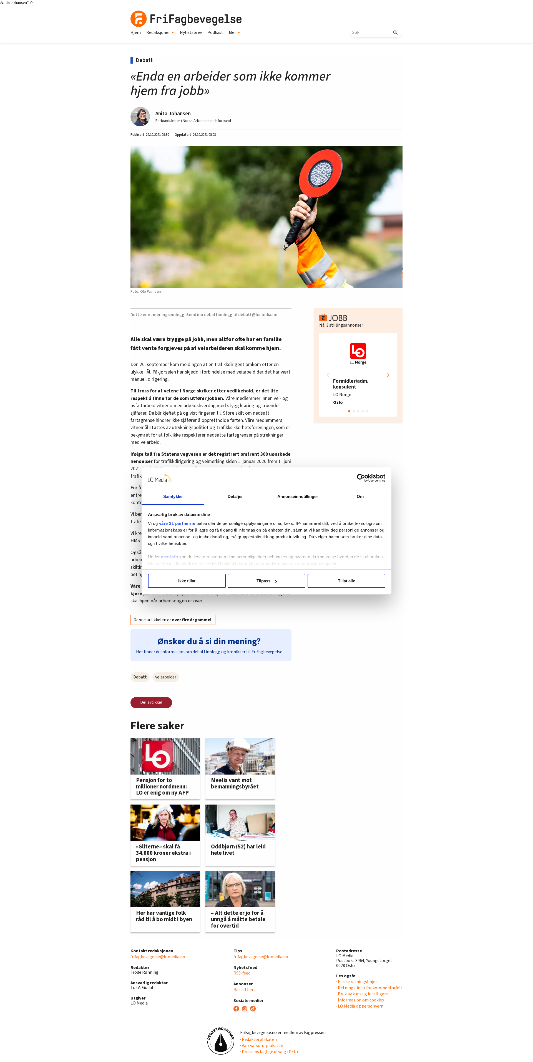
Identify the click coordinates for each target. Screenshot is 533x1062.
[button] (388, 375)
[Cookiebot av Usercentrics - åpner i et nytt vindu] (361, 478)
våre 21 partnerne (177, 523)
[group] (358, 375)
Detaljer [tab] (235, 496)
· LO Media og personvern (359, 1006)
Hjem (135, 32)
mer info (169, 556)
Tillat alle (346, 580)
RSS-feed (241, 973)
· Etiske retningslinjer (356, 982)
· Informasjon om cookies (360, 1000)
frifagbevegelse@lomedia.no (157, 957)
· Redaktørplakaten (258, 1039)
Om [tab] (360, 496)
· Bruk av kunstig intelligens (362, 994)
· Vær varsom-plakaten (261, 1046)
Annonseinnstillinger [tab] (297, 496)
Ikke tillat (186, 580)
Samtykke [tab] (172, 496)
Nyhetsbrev (191, 32)
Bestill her (243, 990)
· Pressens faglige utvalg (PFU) (269, 1052)
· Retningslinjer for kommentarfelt (369, 988)
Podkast (215, 32)
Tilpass (263, 580)
